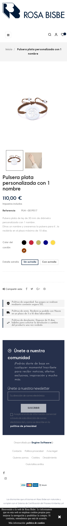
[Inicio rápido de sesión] (54, 35)
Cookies (36, 458)
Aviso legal (52, 451)
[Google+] (38, 289)
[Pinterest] (44, 289)
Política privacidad (34, 451)
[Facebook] (4, 473)
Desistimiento (50, 458)
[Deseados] (62, 35)
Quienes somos (21, 458)
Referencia (9, 211)
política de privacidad (23, 426)
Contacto (17, 451)
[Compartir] (26, 289)
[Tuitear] (32, 289)
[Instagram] (5, 478)
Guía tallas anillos (35, 464)
